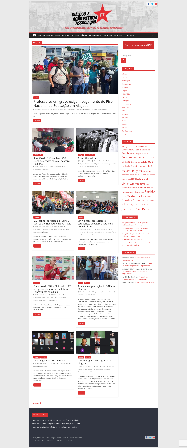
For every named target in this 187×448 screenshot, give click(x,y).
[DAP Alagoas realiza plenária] (53, 332)
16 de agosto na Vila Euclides (132, 239)
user (98, 292)
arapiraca (92, 369)
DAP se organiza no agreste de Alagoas (94, 362)
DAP (152, 157)
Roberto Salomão (58, 109)
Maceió (92, 295)
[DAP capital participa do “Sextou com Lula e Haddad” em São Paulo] (53, 192)
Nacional (125, 117)
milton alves (137, 188)
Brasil (125, 153)
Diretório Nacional (137, 162)
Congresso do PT (142, 153)
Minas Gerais (147, 187)
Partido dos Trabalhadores (47, 300)
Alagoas (80, 109)
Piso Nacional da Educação (99, 109)
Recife (59, 229)
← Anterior (38, 403)
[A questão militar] (97, 129)
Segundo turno (37, 232)
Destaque (127, 161)
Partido (88, 357)
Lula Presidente (137, 183)
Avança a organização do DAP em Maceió (96, 287)
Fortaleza (152, 174)
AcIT (136, 147)
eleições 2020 (43, 366)
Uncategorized (127, 131)
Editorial (125, 87)
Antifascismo (89, 164)
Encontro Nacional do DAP (129, 174)
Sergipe (45, 232)
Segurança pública (92, 166)
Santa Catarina (131, 210)
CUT (148, 157)
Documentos (126, 84)
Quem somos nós (45, 35)
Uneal (93, 235)
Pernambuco (127, 200)
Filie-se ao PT (131, 35)
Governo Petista (126, 179)
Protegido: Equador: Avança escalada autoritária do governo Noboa (56, 424)
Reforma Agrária (131, 205)
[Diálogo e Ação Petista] (93, 2)
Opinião (75, 35)
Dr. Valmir (87, 295)
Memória (125, 114)
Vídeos (84, 35)
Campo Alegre (100, 369)
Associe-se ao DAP (62, 35)
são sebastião (88, 372)
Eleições (37, 217)
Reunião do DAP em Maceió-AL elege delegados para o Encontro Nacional (51, 160)
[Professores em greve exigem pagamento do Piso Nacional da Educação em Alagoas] (75, 47)
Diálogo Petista (62, 297)
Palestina (137, 192)
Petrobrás (137, 200)
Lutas (36, 97)
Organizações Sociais (127, 192)
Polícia (84, 166)
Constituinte (98, 232)
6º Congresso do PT (128, 147)
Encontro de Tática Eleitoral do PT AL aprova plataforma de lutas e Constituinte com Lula (52, 288)
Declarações (126, 81)
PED (149, 197)
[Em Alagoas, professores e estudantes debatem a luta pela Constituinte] (97, 192)
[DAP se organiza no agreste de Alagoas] (97, 332)
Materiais (108, 35)
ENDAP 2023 (38, 155)
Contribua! (118, 35)
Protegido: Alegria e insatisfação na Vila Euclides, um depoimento (55, 427)
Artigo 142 (97, 164)
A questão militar (87, 158)
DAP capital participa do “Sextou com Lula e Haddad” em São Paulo (52, 222)
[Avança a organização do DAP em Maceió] (97, 257)
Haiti (133, 178)
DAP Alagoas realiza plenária (49, 360)
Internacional (95, 35)
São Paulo (65, 229)
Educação (87, 109)
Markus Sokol (127, 187)
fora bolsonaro (143, 174)
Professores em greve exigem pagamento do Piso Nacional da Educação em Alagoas (73, 103)
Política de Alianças (148, 200)
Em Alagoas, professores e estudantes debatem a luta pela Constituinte (95, 223)
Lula (55, 229)
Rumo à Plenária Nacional (144, 283)
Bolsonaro (146, 150)
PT (57, 300)
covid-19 (141, 157)
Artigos (81, 155)
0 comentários (70, 109)
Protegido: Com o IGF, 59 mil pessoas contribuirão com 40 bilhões (55, 420)
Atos (133, 150)
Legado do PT (126, 107)
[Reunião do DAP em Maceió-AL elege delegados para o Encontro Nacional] (53, 129)
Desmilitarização (106, 164)
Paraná (142, 192)
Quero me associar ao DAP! (138, 45)
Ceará (131, 153)
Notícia (81, 217)
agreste (80, 369)
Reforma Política (141, 205)
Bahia (51, 229)
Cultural (124, 77)
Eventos (124, 97)
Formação (125, 101)
